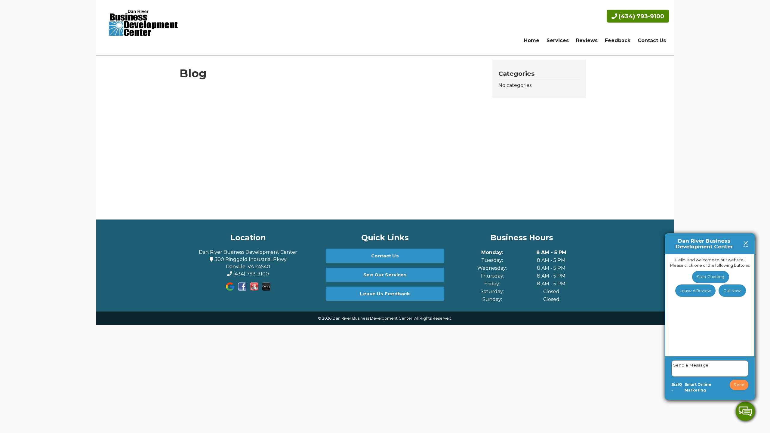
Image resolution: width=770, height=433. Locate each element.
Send (739, 384)
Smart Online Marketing (698, 387)
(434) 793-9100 (640, 16)
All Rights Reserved (432, 318)
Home (531, 40)
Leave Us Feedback (385, 293)
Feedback (617, 40)
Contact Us (652, 40)
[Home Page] (140, 27)
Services (558, 40)
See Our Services (384, 275)
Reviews (587, 40)
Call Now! (732, 290)
